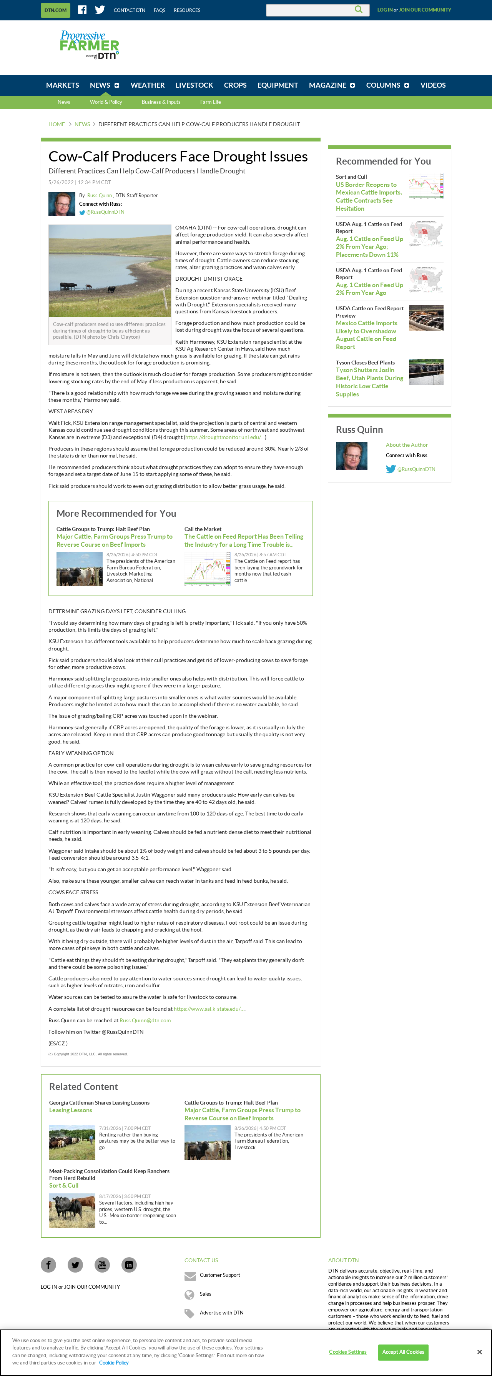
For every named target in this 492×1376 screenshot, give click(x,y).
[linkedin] (129, 1265)
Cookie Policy (114, 1363)
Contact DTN (129, 10)
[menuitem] (63, 85)
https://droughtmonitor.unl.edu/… (225, 437)
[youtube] (102, 1265)
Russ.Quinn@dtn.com (145, 1020)
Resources (187, 10)
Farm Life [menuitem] (210, 102)
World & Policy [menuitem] (106, 102)
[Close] (479, 1352)
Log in (385, 10)
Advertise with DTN (222, 1313)
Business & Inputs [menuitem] (161, 102)
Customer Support (220, 1275)
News (64, 102)
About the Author (407, 445)
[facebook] (48, 1265)
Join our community (425, 10)
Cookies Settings (348, 1352)
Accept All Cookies (403, 1352)
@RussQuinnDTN (105, 212)
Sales (205, 1294)
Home (56, 124)
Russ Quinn (100, 195)
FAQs (159, 10)
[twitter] (75, 1265)
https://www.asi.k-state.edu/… (209, 1009)
